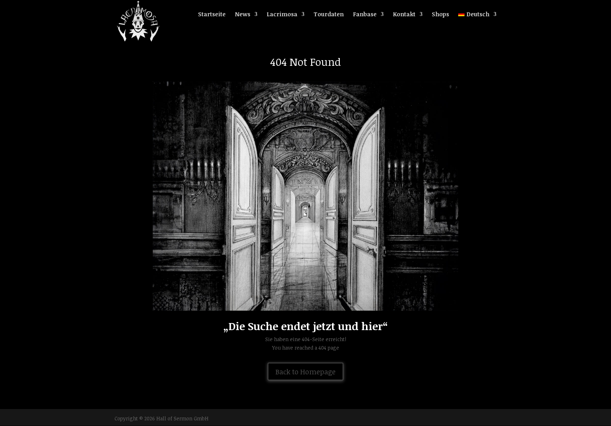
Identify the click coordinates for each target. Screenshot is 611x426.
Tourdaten (329, 15)
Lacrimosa (282, 15)
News (242, 15)
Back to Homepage (305, 371)
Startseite (212, 15)
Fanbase (365, 15)
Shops (440, 15)
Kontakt (404, 15)
